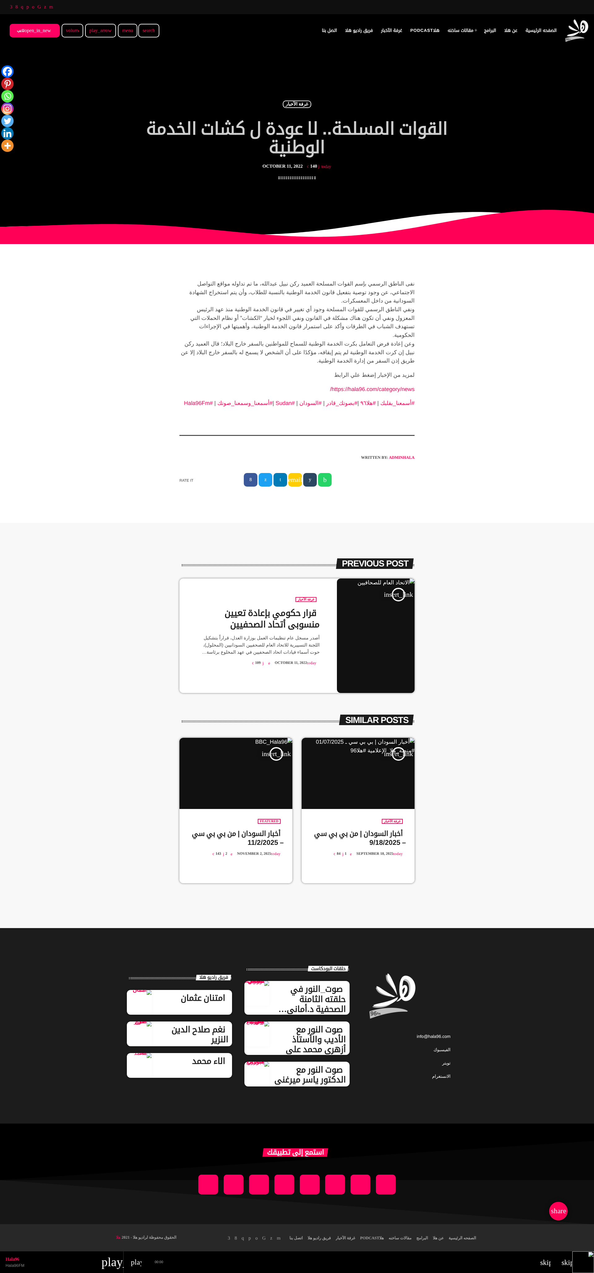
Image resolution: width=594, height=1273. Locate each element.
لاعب (34, 30)
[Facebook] (7, 71)
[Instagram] (7, 108)
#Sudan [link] (285, 403)
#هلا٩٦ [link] (368, 403)
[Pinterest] (7, 84)
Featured (269, 821)
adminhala (402, 457)
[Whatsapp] (7, 96)
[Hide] (2, 157)
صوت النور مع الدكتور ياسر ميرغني (310, 1074)
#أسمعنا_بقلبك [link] (397, 403)
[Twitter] (7, 121)
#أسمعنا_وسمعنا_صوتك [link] (245, 403)
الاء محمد (208, 1061)
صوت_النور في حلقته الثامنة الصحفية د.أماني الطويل (316, 1004)
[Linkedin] (7, 133)
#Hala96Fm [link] (198, 403)
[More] (7, 146)
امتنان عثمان (203, 998)
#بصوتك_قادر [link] (341, 403)
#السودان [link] (310, 403)
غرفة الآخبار (297, 104)
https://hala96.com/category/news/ (372, 389)
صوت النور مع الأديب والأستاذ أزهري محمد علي (316, 1039)
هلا (118, 1237)
